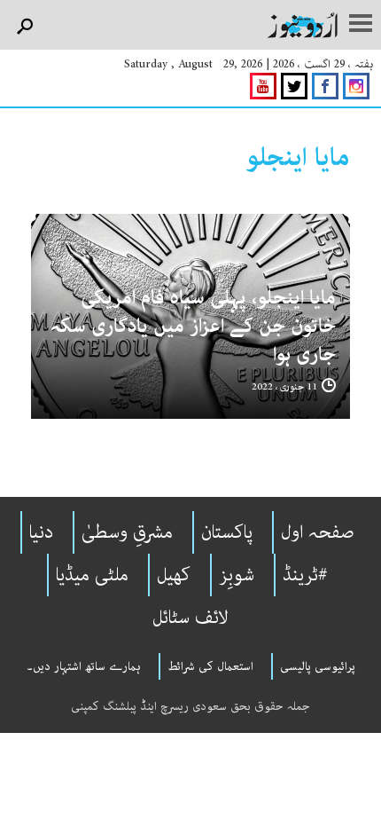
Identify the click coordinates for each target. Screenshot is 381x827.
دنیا (41, 532)
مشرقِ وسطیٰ (127, 532)
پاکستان (227, 532)
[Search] (24, 27)
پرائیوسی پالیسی (317, 666)
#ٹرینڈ (305, 575)
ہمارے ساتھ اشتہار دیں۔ (84, 666)
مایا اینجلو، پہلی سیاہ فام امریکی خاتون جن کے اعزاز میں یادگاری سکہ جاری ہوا (193, 326)
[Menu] (360, 25)
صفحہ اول (317, 532)
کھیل (173, 575)
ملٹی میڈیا (92, 575)
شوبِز (236, 575)
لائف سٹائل (190, 617)
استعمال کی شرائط (210, 666)
